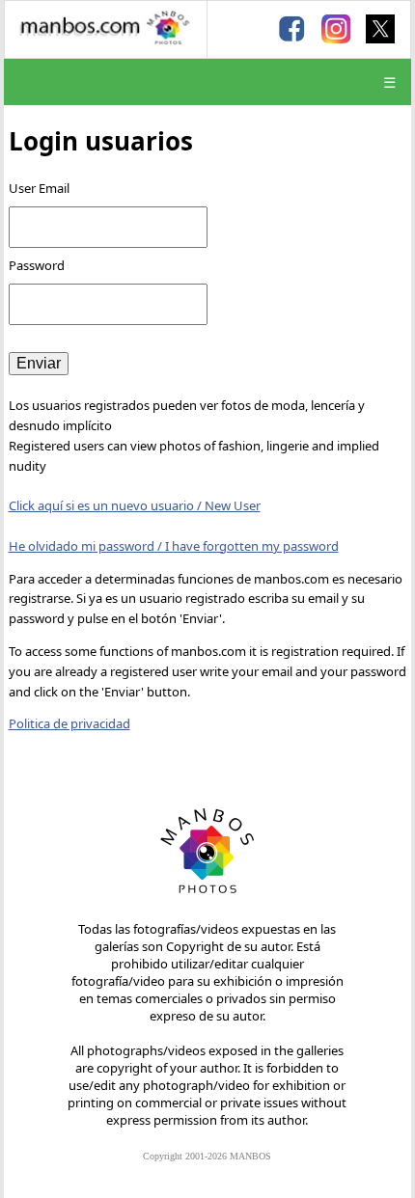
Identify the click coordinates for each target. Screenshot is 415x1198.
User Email (39, 188)
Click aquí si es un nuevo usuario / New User (135, 505)
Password (38, 265)
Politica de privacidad (69, 723)
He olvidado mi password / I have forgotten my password (174, 546)
